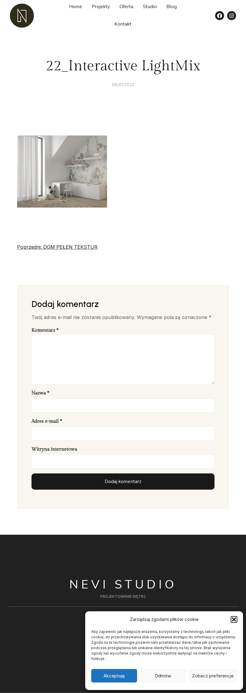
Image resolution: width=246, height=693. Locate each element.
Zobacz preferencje (213, 676)
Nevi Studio (123, 584)
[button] (234, 619)
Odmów (163, 676)
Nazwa (40, 393)
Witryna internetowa (54, 449)
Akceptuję (114, 676)
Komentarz (45, 330)
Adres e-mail (47, 421)
